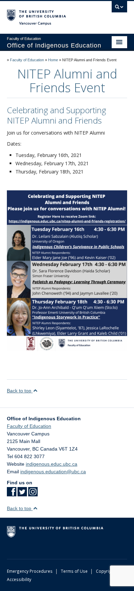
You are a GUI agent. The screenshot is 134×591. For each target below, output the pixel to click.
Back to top (20, 390)
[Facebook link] (11, 494)
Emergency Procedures (30, 571)
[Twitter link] (22, 494)
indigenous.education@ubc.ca (53, 471)
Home (53, 60)
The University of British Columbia (49, 14)
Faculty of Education (27, 60)
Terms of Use (74, 571)
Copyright (105, 571)
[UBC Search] (119, 8)
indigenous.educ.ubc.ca (51, 464)
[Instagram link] (32, 494)
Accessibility (19, 579)
